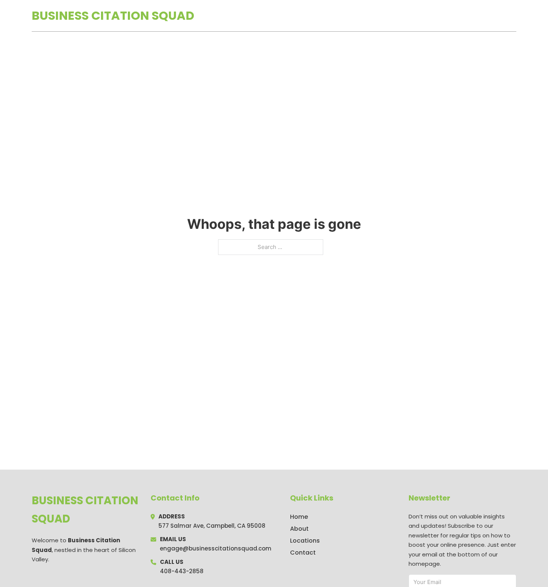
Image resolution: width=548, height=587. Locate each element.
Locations (463, 16)
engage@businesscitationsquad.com (215, 548)
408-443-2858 (182, 571)
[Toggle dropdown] (513, 15)
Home (430, 16)
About (299, 528)
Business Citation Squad (113, 15)
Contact (303, 552)
